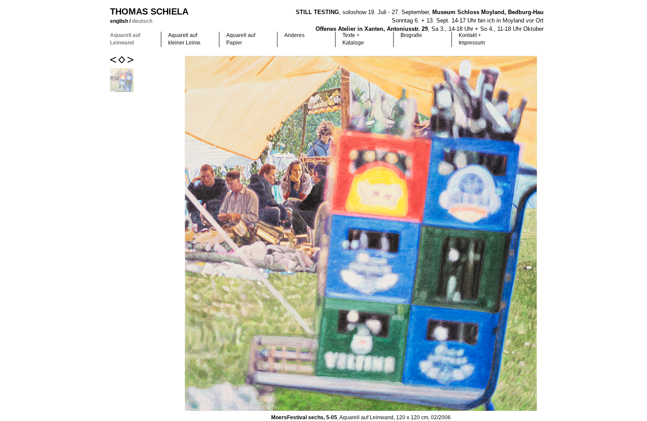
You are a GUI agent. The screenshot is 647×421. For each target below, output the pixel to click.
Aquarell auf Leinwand (125, 39)
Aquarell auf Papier (240, 39)
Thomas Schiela (149, 11)
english (119, 21)
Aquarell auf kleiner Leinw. (184, 39)
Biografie (411, 35)
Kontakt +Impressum (472, 39)
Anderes (294, 35)
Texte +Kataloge (353, 39)
